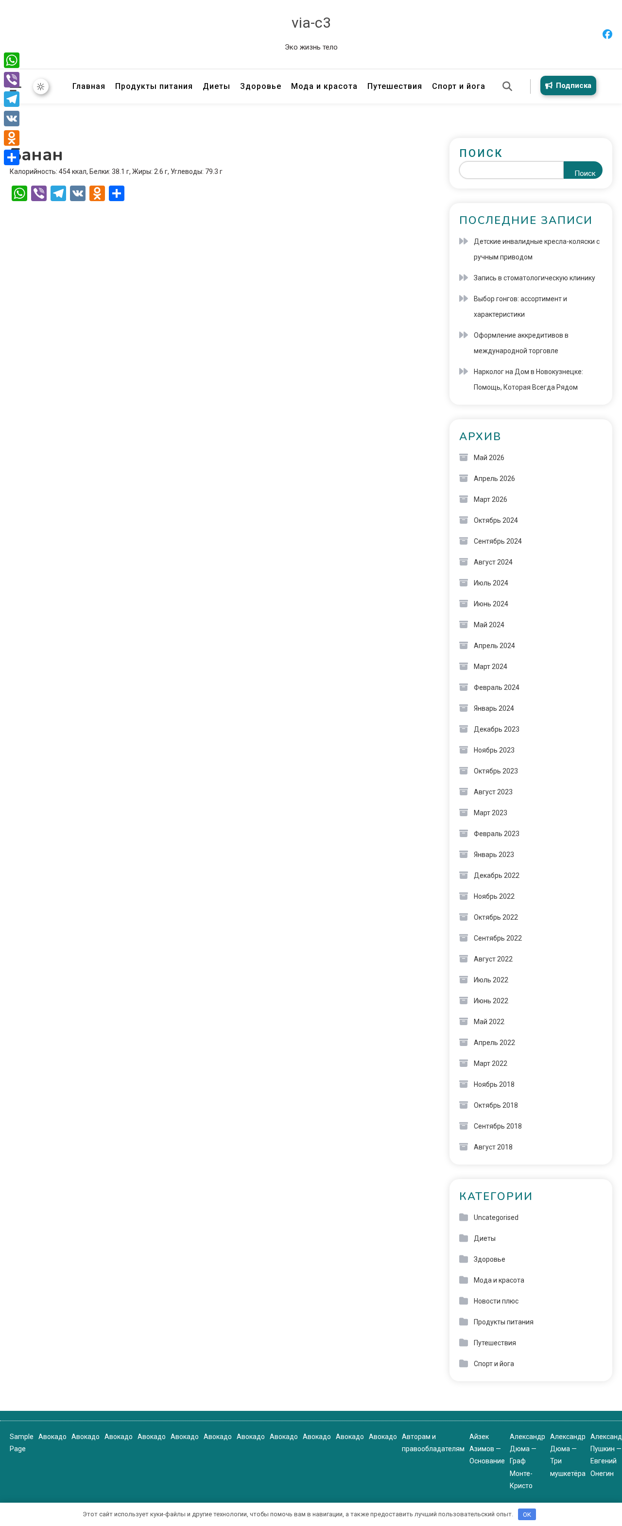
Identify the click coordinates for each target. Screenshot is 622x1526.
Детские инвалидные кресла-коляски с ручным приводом (537, 249)
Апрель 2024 (494, 646)
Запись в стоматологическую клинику (534, 278)
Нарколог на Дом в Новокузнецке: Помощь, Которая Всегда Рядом (528, 379)
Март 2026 (490, 499)
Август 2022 (493, 959)
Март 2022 (490, 1063)
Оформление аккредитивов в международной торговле (521, 343)
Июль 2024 (491, 583)
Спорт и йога (458, 86)
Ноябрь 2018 (494, 1084)
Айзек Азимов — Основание (487, 1449)
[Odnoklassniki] (11, 138)
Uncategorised (496, 1217)
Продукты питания (154, 86)
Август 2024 (493, 562)
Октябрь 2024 (496, 520)
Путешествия (394, 86)
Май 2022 (489, 1022)
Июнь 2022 (491, 1001)
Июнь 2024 (491, 604)
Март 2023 (490, 813)
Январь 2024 (494, 708)
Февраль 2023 (496, 834)
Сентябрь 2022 (498, 938)
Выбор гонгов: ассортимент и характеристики (520, 306)
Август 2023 (493, 792)
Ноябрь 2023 (494, 750)
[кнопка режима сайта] (41, 86)
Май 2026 (489, 458)
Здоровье (260, 86)
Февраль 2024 (496, 687)
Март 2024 (490, 666)
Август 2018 (493, 1147)
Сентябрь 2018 (498, 1126)
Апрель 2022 (494, 1042)
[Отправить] (11, 157)
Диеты (216, 86)
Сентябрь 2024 (498, 541)
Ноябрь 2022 (494, 896)
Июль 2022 (491, 980)
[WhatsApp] (11, 60)
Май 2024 (489, 625)
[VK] (11, 118)
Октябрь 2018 (496, 1105)
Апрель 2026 (494, 478)
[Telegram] (11, 99)
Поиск (481, 153)
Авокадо (52, 1436)
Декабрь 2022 (496, 875)
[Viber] (11, 79)
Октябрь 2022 (496, 917)
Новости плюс (496, 1301)
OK (527, 1514)
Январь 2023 (494, 854)
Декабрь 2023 (496, 729)
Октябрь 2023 (496, 771)
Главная (88, 86)
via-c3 (311, 22)
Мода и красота (324, 86)
